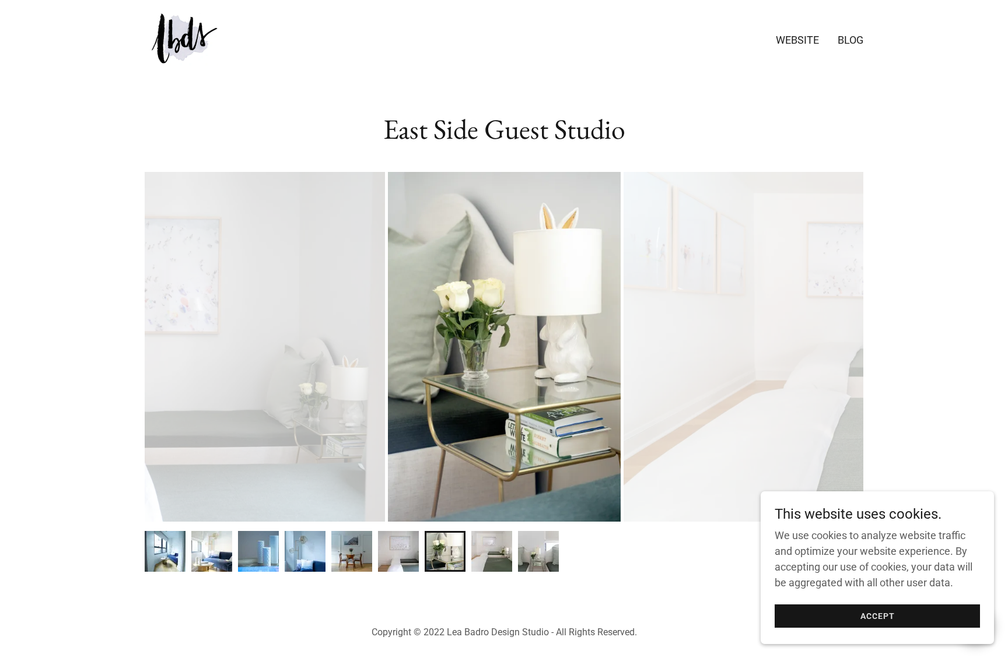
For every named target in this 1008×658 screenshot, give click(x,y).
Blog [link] (850, 40)
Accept (877, 616)
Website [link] (797, 40)
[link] (181, 37)
